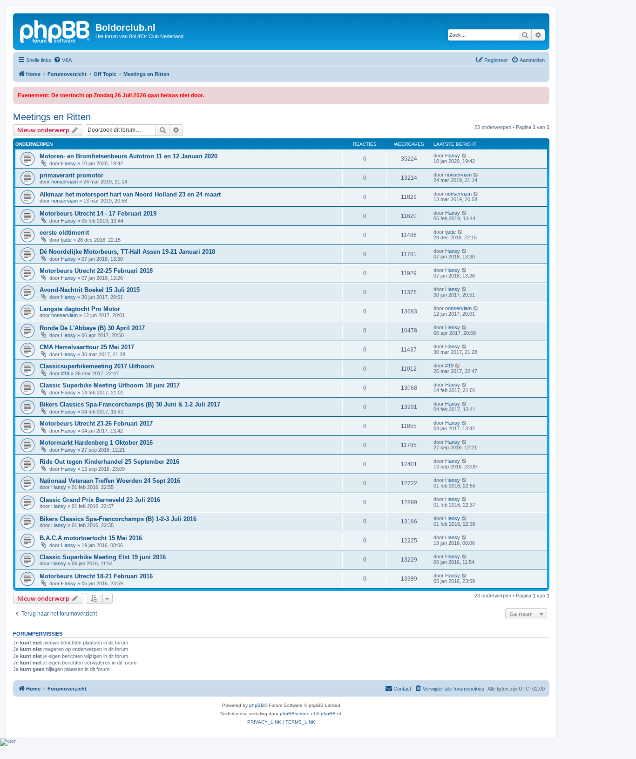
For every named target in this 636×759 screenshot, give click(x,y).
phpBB (256, 705)
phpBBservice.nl (297, 713)
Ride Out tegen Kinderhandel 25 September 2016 (109, 461)
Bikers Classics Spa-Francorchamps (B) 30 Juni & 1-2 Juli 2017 (130, 404)
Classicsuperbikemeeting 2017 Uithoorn (97, 366)
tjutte (66, 240)
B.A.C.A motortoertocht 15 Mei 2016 (91, 538)
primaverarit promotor (71, 175)
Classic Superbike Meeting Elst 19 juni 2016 (103, 557)
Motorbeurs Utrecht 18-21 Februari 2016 (96, 576)
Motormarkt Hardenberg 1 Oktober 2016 (96, 442)
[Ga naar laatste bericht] (464, 155)
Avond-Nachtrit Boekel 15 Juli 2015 (90, 289)
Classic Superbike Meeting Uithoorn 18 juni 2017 (110, 385)
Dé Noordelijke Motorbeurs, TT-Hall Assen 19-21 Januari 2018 (127, 251)
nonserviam (64, 181)
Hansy (68, 163)
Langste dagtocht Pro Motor (80, 308)
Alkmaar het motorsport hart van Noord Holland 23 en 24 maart (130, 194)
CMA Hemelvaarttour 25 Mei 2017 (87, 347)
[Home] (55, 30)
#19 (65, 373)
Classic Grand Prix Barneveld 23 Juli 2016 (100, 499)
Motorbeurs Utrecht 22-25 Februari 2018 (96, 270)
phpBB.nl (331, 713)
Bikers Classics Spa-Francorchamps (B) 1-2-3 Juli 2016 (118, 518)
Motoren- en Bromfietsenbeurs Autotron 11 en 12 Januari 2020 (128, 156)
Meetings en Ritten (52, 117)
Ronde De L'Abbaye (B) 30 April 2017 (92, 328)
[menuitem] (63, 60)
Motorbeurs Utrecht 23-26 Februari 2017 (96, 423)
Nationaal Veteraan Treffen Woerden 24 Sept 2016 (110, 480)
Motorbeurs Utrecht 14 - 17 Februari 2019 (98, 213)
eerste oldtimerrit (64, 232)
